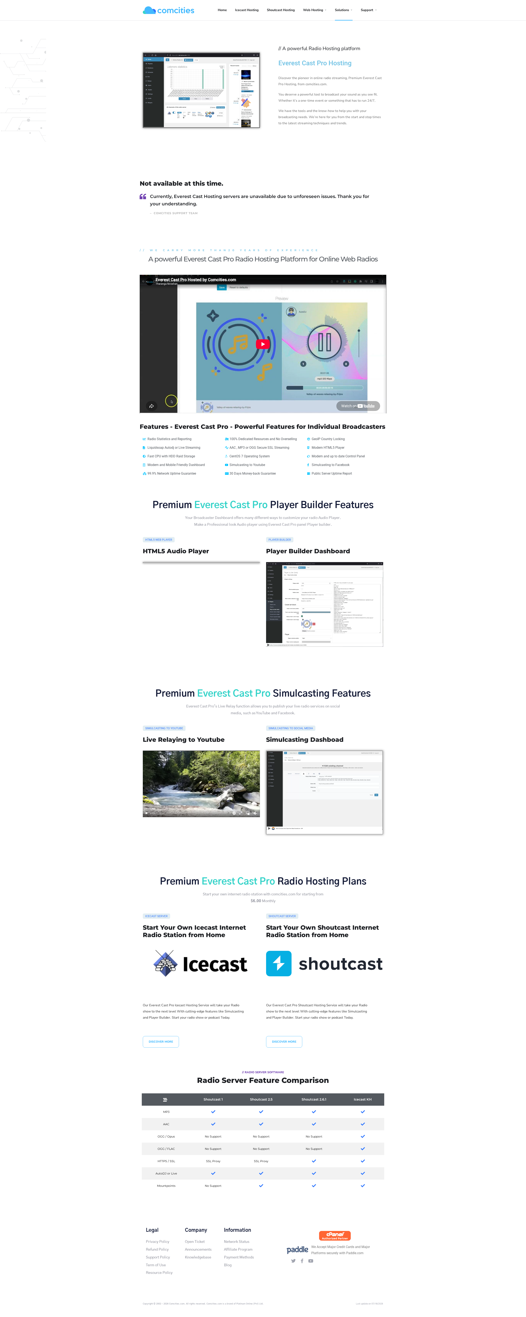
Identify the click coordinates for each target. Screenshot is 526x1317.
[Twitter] (293, 1261)
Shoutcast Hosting (281, 10)
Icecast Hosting (247, 10)
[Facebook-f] (302, 1261)
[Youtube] (310, 1261)
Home (222, 10)
